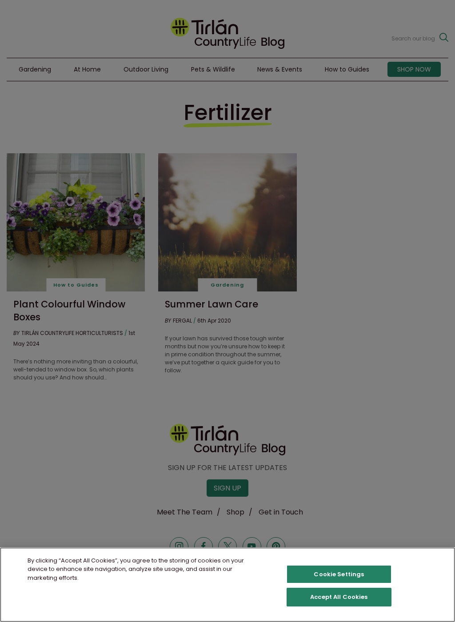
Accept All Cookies (338, 597)
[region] (227, 584)
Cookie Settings (339, 574)
